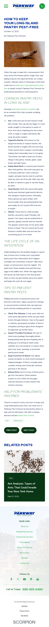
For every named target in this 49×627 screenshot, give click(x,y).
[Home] (23, 6)
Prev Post (11, 430)
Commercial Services (24, 537)
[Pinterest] (31, 579)
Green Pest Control (26, 415)
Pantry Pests (18, 421)
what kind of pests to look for (24, 109)
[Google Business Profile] (37, 579)
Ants (7, 421)
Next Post (29, 430)
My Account (24, 553)
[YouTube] (24, 579)
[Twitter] (18, 579)
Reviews (24, 558)
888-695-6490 (32, 589)
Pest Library (25, 542)
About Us (24, 526)
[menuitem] (24, 606)
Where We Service (24, 547)
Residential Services (24, 532)
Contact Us (24, 563)
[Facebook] (11, 579)
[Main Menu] (6, 6)
